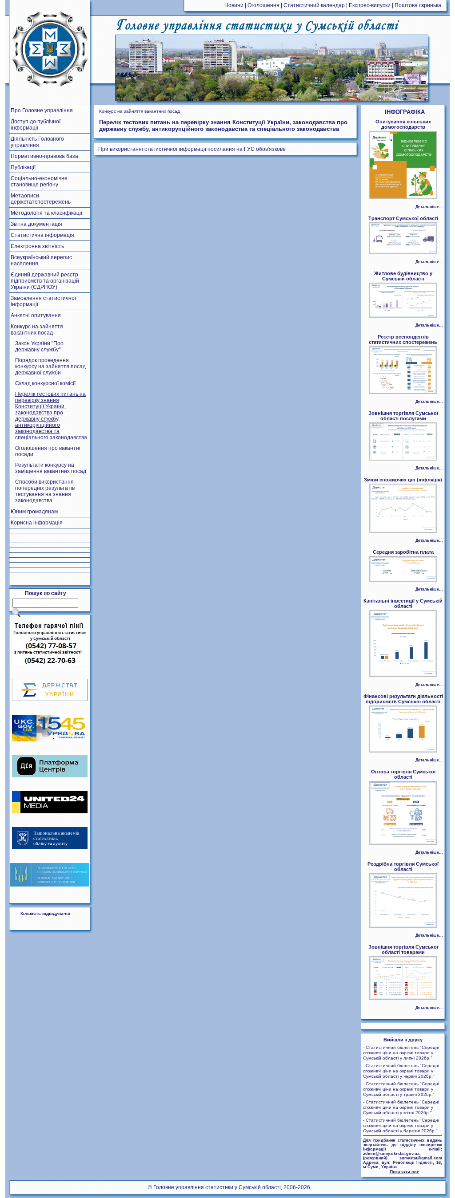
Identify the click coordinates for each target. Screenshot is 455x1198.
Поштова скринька (418, 5)
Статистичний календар (314, 5)
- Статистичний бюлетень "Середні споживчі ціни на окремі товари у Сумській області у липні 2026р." (401, 1052)
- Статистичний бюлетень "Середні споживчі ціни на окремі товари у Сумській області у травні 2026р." (401, 1089)
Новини (233, 5)
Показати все (404, 1171)
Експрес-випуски (370, 5)
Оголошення (263, 5)
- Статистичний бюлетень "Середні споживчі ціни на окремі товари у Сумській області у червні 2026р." (401, 1071)
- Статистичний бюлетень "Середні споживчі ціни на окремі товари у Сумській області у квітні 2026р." (401, 1107)
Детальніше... (429, 207)
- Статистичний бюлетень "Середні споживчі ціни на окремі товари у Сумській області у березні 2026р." (401, 1125)
